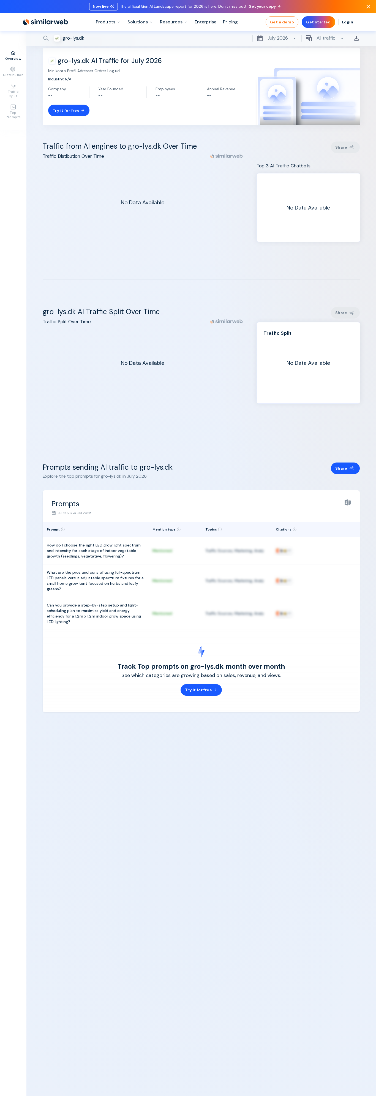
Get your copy (262, 6)
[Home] (45, 22)
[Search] (201, 38)
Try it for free (66, 110)
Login (347, 22)
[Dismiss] (368, 6)
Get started (318, 22)
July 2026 (278, 38)
